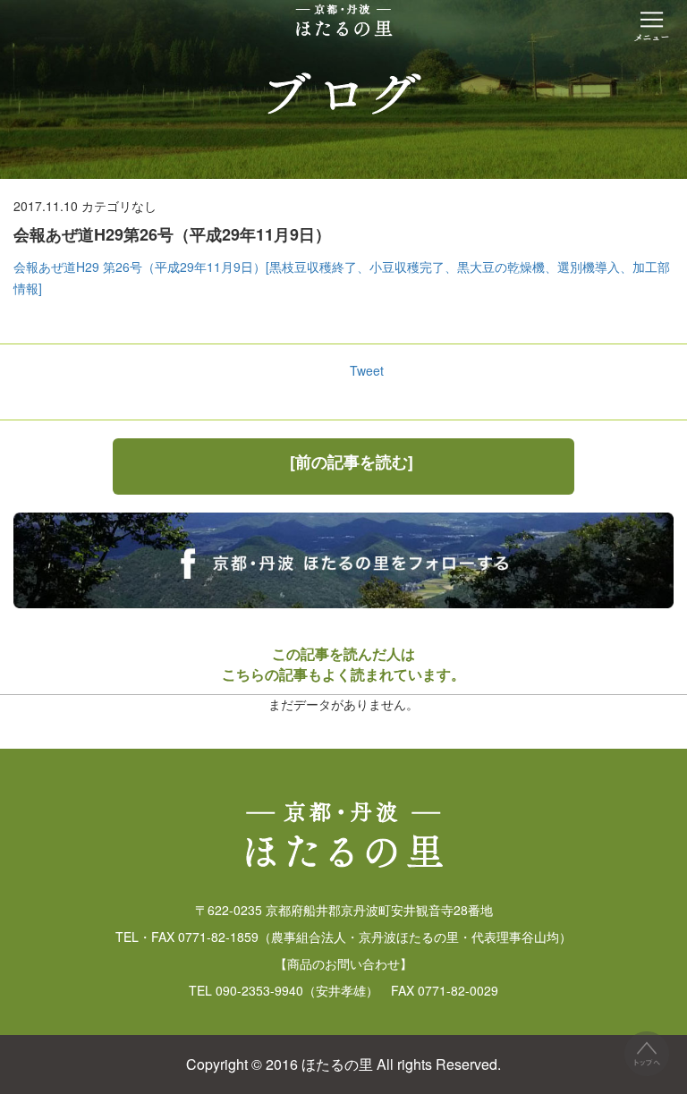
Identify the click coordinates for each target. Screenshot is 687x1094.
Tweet (367, 370)
